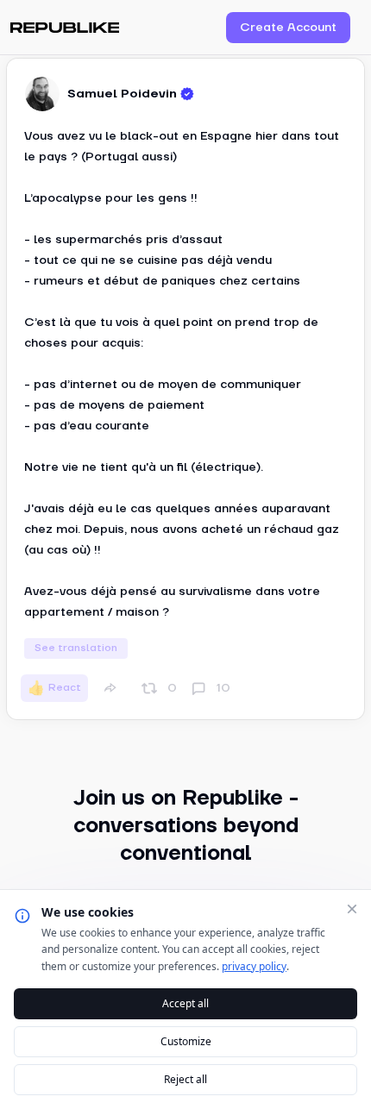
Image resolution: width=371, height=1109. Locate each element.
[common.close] (352, 909)
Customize (185, 1041)
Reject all (185, 1079)
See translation (76, 648)
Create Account (288, 27)
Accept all (185, 1003)
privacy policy (254, 966)
